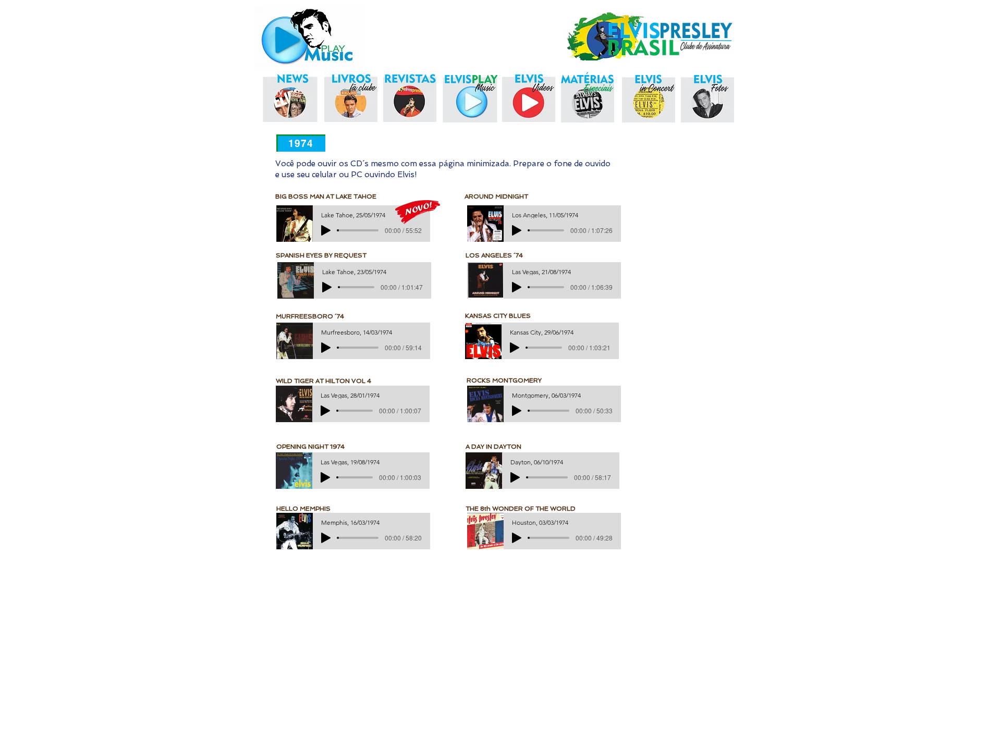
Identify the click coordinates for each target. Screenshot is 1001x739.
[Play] (326, 230)
